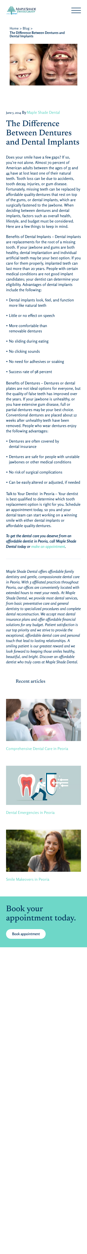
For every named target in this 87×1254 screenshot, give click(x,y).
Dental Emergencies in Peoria (30, 812)
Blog (26, 28)
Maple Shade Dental (43, 112)
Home (14, 28)
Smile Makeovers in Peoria (27, 879)
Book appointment (26, 934)
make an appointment (48, 546)
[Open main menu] (76, 10)
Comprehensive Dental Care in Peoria (37, 748)
